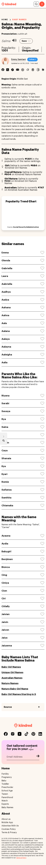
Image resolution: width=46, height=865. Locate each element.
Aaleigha (7, 354)
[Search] (36, 4)
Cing (4, 575)
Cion (4, 590)
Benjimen (7, 559)
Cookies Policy (9, 829)
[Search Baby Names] (3, 441)
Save (24, 41)
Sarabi (5, 403)
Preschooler (7, 787)
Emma (5, 252)
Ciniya (5, 583)
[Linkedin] (12, 69)
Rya (4, 419)
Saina (5, 427)
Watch (5, 801)
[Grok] (27, 69)
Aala (4, 323)
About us (6, 819)
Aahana (6, 307)
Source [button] (8, 707)
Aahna (5, 315)
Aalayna (6, 346)
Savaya (6, 411)
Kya (4, 466)
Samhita (6, 497)
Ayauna (6, 535)
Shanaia (6, 458)
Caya (5, 450)
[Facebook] (3, 69)
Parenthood (7, 797)
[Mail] (17, 69)
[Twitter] (7, 69)
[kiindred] (9, 4)
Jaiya (4, 637)
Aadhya (6, 292)
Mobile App (7, 822)
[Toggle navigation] (41, 4)
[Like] (42, 253)
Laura (5, 276)
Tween (5, 794)
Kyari (4, 474)
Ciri (4, 598)
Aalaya (6, 339)
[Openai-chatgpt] (22, 69)
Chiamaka (7, 505)
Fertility (5, 774)
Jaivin (5, 622)
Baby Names (7, 807)
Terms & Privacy (9, 832)
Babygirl (6, 551)
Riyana (5, 395)
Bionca (6, 567)
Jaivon (5, 630)
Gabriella (7, 268)
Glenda (6, 260)
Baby (4, 781)
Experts (5, 804)
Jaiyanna (7, 645)
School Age (7, 791)
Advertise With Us (10, 826)
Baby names (19, 19)
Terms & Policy (21, 858)
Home (5, 19)
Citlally (6, 606)
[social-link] (6, 734)
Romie (5, 482)
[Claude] (42, 69)
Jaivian (6, 614)
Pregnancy (7, 777)
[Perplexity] (32, 69)
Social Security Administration (26, 227)
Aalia (4, 362)
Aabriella (7, 284)
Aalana (6, 331)
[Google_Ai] (37, 69)
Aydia (5, 543)
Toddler (5, 784)
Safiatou (7, 490)
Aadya (5, 299)
